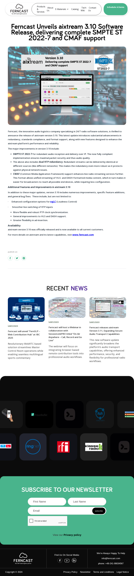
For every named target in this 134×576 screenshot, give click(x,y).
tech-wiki (84, 9)
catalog (75, 9)
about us (50, 9)
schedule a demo (115, 7)
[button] (62, 9)
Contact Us (92, 9)
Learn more (13, 325)
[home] (18, 9)
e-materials (60, 9)
